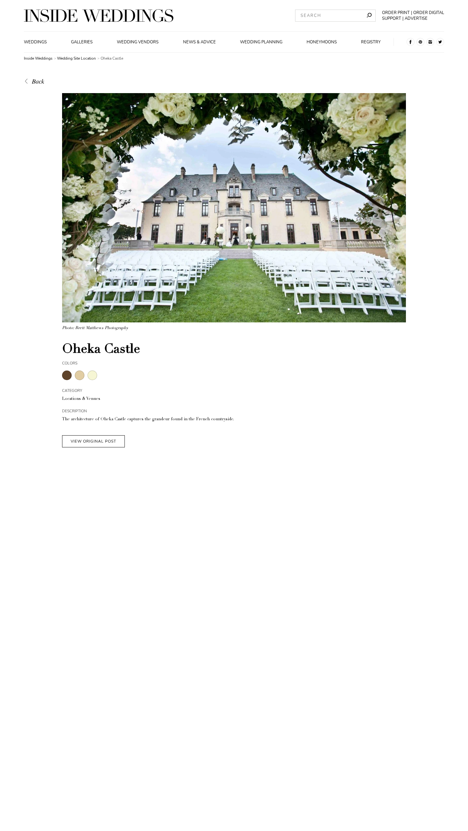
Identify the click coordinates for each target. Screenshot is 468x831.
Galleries (82, 42)
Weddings (35, 42)
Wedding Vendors (138, 42)
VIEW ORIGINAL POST (93, 441)
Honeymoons (322, 42)
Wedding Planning (261, 42)
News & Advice (199, 42)
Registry (371, 42)
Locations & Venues (81, 399)
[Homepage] (99, 15)
